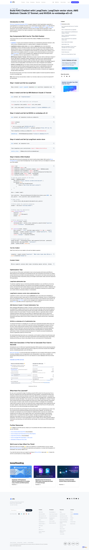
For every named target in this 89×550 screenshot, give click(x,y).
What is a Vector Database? (63, 531)
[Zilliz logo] (12, 2)
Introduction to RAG (66, 24)
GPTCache (41, 525)
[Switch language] (53, 2)
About (71, 512)
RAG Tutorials (51, 521)
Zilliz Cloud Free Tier (42, 515)
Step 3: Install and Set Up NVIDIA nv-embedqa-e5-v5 (69, 36)
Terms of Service (13, 542)
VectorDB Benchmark (53, 515)
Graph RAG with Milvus (16, 435)
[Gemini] (28, 514)
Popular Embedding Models (63, 522)
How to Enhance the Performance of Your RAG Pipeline (23, 433)
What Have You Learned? (67, 49)
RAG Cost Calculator (14, 352)
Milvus (44, 27)
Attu (39, 527)
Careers (71, 514)
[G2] (78, 498)
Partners (71, 517)
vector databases (35, 27)
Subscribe (29, 510)
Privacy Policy (19, 542)
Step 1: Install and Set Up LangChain (69, 29)
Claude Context (41, 523)
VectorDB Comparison (64, 517)
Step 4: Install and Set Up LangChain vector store (69, 39)
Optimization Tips (65, 44)
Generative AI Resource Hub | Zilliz (19, 439)
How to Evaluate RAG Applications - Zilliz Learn (21, 437)
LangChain (13, 42)
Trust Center (62, 533)
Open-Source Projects (53, 514)
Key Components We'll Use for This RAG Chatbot (70, 27)
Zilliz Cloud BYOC (42, 514)
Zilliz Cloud (50, 27)
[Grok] (23, 514)
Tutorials (13, 8)
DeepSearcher (41, 521)
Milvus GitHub (38, 452)
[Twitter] (71, 498)
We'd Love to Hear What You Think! (69, 54)
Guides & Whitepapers (64, 519)
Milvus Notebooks (52, 523)
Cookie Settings (30, 542)
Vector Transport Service (42, 532)
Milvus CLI (40, 529)
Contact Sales (72, 521)
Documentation (52, 512)
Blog (61, 512)
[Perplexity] (21, 514)
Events (71, 519)
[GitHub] (74, 498)
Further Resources (65, 52)
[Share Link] (69, 76)
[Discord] (76, 498)
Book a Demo (63, 2)
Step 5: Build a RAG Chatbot (67, 42)
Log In (69, 2)
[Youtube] (67, 498)
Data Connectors (63, 524)
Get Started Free (75, 2)
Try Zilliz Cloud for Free (70, 68)
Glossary (61, 526)
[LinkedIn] (69, 498)
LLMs (47, 25)
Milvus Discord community (16, 448)
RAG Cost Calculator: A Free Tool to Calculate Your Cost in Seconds (69, 47)
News (71, 515)
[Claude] (26, 514)
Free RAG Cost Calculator (52, 518)
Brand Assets (72, 523)
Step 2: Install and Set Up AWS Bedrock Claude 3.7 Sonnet (70, 32)
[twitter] (62, 76)
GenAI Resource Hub (63, 515)
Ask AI (85, 547)
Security (24, 542)
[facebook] (64, 76)
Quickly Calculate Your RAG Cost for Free (70, 83)
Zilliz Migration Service (43, 517)
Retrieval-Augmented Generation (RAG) (19, 24)
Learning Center (62, 514)
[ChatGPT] (19, 514)
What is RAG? (62, 528)
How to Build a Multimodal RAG (18, 431)
